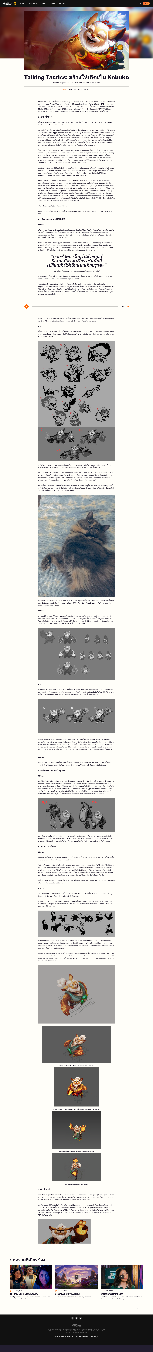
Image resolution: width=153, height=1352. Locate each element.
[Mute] (128, 306)
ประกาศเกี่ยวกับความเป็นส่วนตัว (64, 1336)
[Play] (26, 306)
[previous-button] (138, 1308)
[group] (76, 1284)
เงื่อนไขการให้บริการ (82, 1336)
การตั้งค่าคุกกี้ (94, 1336)
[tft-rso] (15, 3)
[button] (65, 90)
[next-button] (141, 1308)
